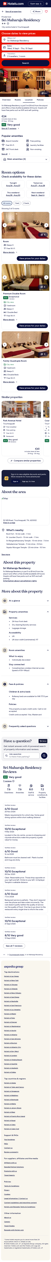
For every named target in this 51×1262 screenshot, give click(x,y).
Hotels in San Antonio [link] (12, 1039)
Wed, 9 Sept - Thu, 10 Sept (20, 48)
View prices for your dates (32, 258)
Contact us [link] (8, 1148)
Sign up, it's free (28, 481)
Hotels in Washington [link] (12, 1026)
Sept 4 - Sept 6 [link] (37, 195)
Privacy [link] (6, 1190)
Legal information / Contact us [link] (16, 1198)
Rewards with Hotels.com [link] (14, 1230)
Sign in (15, 481)
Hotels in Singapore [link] (11, 1091)
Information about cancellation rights (20, 581)
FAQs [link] (6, 1144)
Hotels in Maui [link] (9, 1112)
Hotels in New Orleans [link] (12, 993)
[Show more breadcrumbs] (4, 954)
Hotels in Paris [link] (9, 1018)
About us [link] (7, 1217)
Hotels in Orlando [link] (11, 989)
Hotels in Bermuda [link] (11, 1100)
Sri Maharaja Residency (18, 40)
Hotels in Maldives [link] (11, 1095)
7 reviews (7, 781)
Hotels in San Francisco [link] (12, 1005)
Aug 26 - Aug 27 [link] (13, 185)
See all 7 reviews (9, 128)
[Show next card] (48, 83)
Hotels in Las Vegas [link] (11, 976)
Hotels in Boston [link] (10, 1043)
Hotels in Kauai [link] (9, 1120)
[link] (46, 11)
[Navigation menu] (46, 4)
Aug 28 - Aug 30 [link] (13, 195)
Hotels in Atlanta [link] (10, 1035)
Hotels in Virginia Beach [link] (13, 1060)
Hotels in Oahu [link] (9, 1125)
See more (6, 554)
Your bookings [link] (9, 1139)
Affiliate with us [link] (10, 1163)
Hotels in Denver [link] (10, 1022)
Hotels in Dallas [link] (10, 1072)
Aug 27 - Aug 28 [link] (38, 185)
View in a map (9, 522)
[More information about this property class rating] (7, 23)
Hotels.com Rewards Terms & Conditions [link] (19, 1207)
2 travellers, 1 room (16, 56)
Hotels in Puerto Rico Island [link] (14, 1116)
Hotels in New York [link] (11, 980)
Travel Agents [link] (9, 1175)
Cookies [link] (7, 1194)
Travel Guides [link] (9, 1226)
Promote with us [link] (10, 1171)
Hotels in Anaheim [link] (11, 1068)
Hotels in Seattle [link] (10, 1064)
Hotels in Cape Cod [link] (11, 1129)
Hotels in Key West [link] (11, 1051)
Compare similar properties (27, 460)
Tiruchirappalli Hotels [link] (16, 955)
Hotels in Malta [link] (10, 1104)
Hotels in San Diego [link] (11, 997)
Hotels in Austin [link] (10, 1030)
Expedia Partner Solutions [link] (14, 1167)
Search (25, 63)
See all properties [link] (13, 11)
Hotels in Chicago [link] (11, 985)
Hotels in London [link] (10, 1055)
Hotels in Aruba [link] (10, 1083)
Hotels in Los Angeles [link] (12, 1010)
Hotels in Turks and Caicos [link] (14, 1087)
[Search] (44, 756)
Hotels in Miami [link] (10, 1014)
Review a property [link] (11, 1152)
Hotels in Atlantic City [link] (12, 1047)
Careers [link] (7, 1222)
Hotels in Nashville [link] (11, 1001)
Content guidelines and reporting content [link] (20, 1203)
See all (4, 154)
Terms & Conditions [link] (11, 1186)
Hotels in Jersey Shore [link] (12, 1108)
